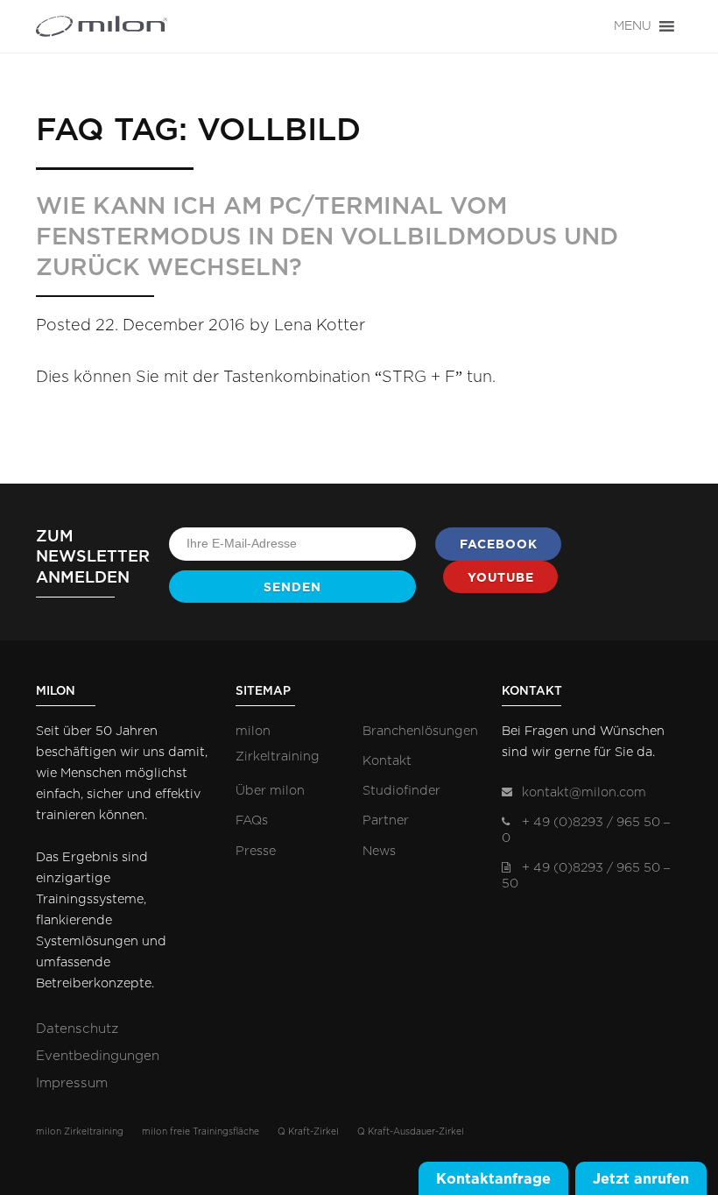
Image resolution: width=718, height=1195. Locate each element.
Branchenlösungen (420, 731)
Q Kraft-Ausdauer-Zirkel (410, 1132)
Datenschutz (77, 1029)
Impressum (72, 1083)
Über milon (270, 790)
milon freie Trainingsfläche (200, 1132)
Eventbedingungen (97, 1056)
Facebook (499, 544)
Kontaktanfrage (493, 1178)
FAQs (252, 820)
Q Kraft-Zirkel (308, 1132)
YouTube (501, 577)
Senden (292, 587)
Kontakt (387, 760)
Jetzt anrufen (641, 1178)
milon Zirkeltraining (79, 1132)
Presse (256, 851)
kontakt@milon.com (584, 792)
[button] (632, 26)
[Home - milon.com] (101, 26)
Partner (386, 820)
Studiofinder (401, 790)
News (379, 851)
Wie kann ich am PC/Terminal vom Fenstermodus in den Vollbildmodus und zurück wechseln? (327, 236)
